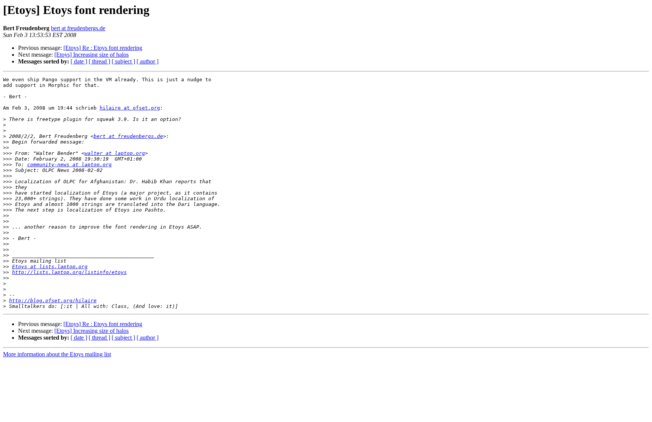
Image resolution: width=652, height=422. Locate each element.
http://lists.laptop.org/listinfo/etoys (69, 272)
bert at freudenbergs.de (78, 28)
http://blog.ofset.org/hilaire (53, 300)
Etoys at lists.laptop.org (50, 266)
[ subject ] (123, 61)
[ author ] (147, 61)
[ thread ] (99, 61)
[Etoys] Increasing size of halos (91, 54)
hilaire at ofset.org (130, 108)
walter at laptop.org (115, 153)
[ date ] (79, 61)
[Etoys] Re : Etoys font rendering (102, 48)
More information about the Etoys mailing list (57, 354)
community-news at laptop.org (69, 164)
